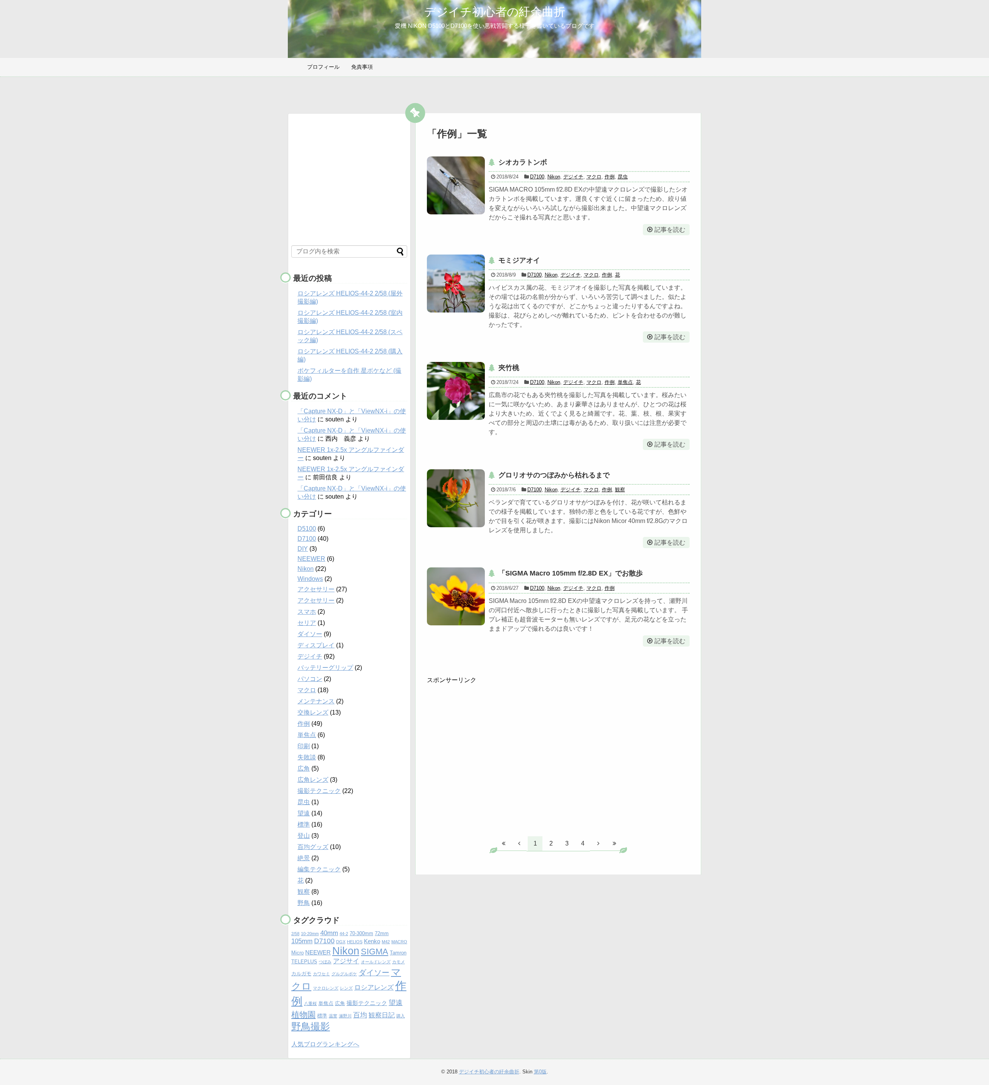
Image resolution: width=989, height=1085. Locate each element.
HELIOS (354, 941)
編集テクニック (319, 869)
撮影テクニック (319, 791)
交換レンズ (312, 712)
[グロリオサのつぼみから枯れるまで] (456, 498)
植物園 (303, 1014)
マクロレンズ (325, 988)
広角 (303, 768)
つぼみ (325, 961)
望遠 (303, 813)
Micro (297, 953)
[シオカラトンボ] (456, 185)
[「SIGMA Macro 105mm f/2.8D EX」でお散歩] (456, 596)
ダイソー (309, 634)
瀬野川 (345, 1016)
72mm (382, 933)
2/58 (295, 933)
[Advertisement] (492, 759)
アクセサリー (316, 589)
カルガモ (301, 973)
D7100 (537, 177)
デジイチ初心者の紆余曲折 (494, 11)
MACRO (399, 941)
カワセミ (321, 973)
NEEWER (311, 558)
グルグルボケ (344, 973)
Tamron (398, 953)
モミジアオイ (519, 260)
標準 (303, 824)
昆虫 (623, 177)
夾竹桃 (508, 368)
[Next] (598, 843)
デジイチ (573, 177)
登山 (303, 835)
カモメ (398, 961)
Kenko (372, 941)
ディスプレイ (316, 645)
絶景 (303, 858)
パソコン (309, 679)
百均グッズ (312, 847)
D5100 (306, 528)
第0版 (540, 1072)
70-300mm (361, 933)
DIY (302, 548)
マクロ (594, 177)
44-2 (344, 933)
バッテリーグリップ (325, 667)
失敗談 (306, 757)
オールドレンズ (376, 961)
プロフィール (323, 67)
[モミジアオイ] (456, 283)
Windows (310, 579)
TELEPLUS (304, 961)
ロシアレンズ (374, 987)
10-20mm (310, 933)
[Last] (614, 843)
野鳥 (303, 903)
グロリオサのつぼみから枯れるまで (554, 475)
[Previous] (519, 843)
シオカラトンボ (522, 162)
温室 (333, 1016)
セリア (306, 623)
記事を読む (669, 229)
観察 (620, 489)
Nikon (553, 177)
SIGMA (374, 951)
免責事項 (362, 67)
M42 (386, 941)
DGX (340, 941)
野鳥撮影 (310, 1026)
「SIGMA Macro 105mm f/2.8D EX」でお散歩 (570, 573)
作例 (610, 177)
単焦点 (625, 382)
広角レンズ (312, 779)
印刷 (303, 746)
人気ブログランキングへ (325, 1044)
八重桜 (310, 1003)
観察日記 (382, 1015)
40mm (329, 933)
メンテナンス (316, 701)
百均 (360, 1015)
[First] (503, 843)
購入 (400, 1016)
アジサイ (346, 961)
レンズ (346, 988)
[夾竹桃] (456, 391)
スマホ (306, 611)
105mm (302, 941)
